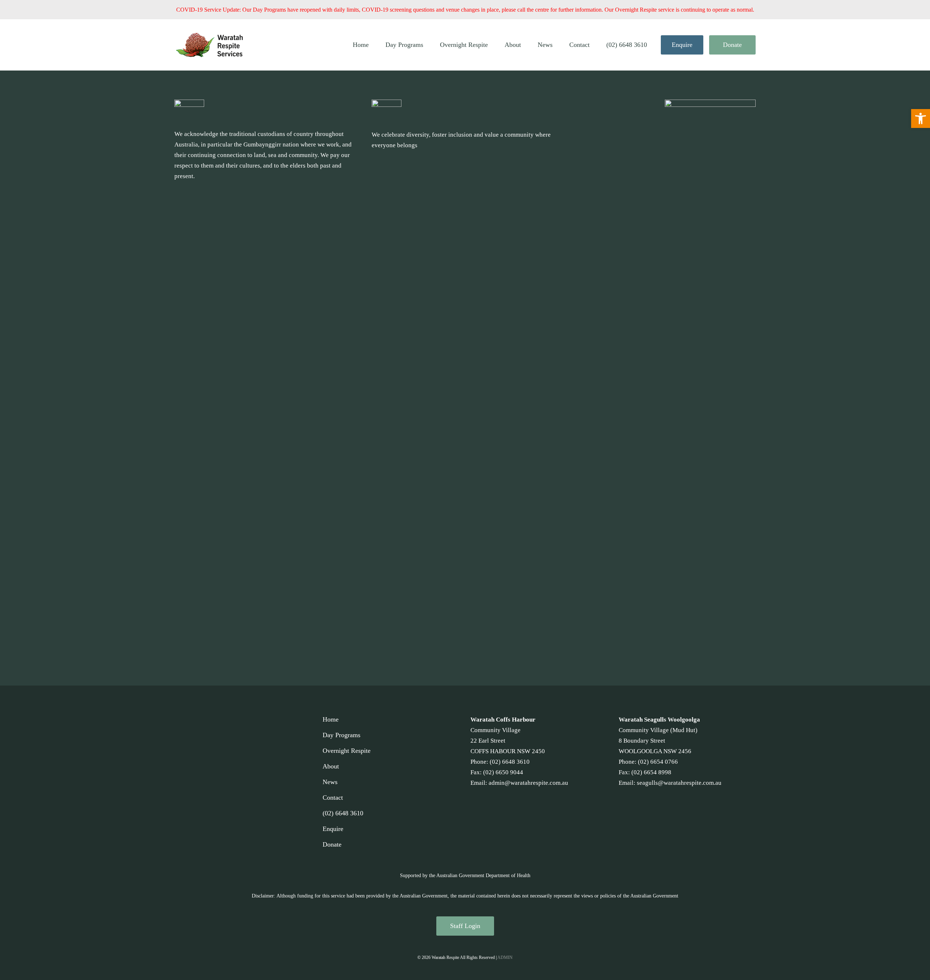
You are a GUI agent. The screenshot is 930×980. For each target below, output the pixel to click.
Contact (579, 44)
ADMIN (505, 957)
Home (361, 44)
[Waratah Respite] (210, 45)
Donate (732, 44)
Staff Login (465, 925)
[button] (920, 118)
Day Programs (404, 44)
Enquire (682, 44)
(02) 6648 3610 (626, 44)
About (513, 44)
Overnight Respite (464, 44)
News (545, 44)
